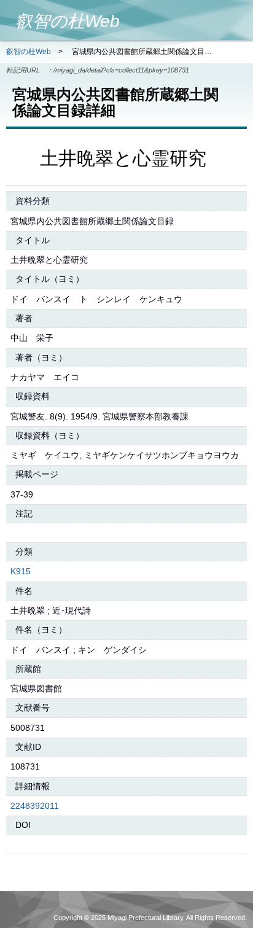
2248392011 (34, 806)
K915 (20, 571)
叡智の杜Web (28, 51)
